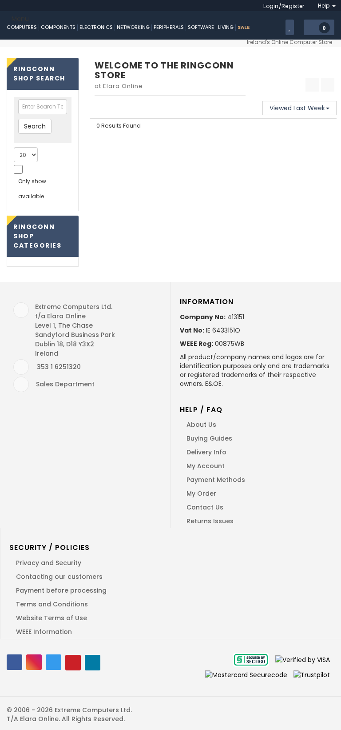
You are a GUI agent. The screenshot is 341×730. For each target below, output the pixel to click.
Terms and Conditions (52, 604)
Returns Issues (210, 521)
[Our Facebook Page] (14, 662)
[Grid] (312, 85)
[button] (319, 27)
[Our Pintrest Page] (73, 662)
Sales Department (65, 384)
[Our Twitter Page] (53, 662)
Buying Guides (209, 438)
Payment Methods (215, 479)
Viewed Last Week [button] (297, 108)
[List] (327, 85)
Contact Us (204, 507)
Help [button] (325, 5)
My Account (205, 465)
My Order (201, 493)
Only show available (32, 188)
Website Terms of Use (51, 618)
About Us (201, 424)
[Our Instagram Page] (34, 662)
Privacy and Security (48, 562)
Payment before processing (61, 590)
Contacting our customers (59, 576)
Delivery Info (206, 452)
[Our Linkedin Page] (92, 662)
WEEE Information (44, 631)
